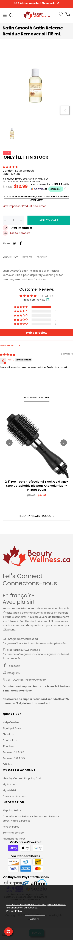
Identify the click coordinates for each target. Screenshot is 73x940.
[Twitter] (14, 243)
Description (10, 256)
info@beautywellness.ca (22, 639)
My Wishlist (9, 790)
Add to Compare (20, 233)
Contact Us (10, 740)
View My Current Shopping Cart (22, 778)
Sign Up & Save (12, 728)
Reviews (27, 256)
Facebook (13, 666)
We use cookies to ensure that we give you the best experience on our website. (36, 906)
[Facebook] (21, 243)
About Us (8, 734)
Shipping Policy (12, 810)
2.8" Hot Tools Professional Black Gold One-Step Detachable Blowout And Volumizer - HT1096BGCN (36, 486)
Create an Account (15, 796)
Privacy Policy (11, 826)
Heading (42, 256)
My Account (10, 784)
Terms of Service (13, 832)
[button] (11, 167)
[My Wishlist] (60, 15)
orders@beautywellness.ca (23, 650)
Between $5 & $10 (13, 752)
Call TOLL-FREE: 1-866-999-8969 (26, 679)
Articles (7, 764)
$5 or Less (9, 746)
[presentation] (9, 442)
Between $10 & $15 (14, 758)
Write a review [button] (36, 333)
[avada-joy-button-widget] (8, 931)
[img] (7, 354)
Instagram (13, 673)
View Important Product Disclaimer (24, 206)
